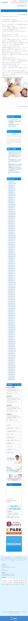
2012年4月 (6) (11, 372)
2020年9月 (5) (11, 258)
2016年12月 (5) (11, 304)
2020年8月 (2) (11, 259)
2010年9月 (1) (11, 376)
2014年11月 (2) (11, 348)
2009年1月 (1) (11, 379)
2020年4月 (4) (11, 266)
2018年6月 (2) (11, 275)
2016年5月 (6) (11, 317)
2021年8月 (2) (11, 244)
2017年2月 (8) (11, 301)
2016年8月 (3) (11, 311)
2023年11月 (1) (11, 214)
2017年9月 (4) (11, 289)
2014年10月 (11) (12, 350)
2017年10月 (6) (11, 287)
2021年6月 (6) (11, 247)
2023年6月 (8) (11, 223)
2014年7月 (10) (11, 355)
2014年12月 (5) (11, 346)
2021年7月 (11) (11, 245)
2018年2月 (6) (11, 280)
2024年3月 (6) (11, 207)
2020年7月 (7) (11, 261)
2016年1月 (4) (11, 324)
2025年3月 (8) (11, 190)
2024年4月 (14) (11, 206)
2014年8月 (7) (11, 353)
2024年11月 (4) (11, 195)
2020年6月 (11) (11, 263)
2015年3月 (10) (11, 341)
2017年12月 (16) (12, 284)
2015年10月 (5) (11, 329)
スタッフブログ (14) (13, 119)
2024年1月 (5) (11, 211)
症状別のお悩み (11, 558)
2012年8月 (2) (11, 370)
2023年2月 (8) (11, 230)
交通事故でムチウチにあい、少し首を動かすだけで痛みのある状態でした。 (14, 169)
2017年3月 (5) (11, 299)
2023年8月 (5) (11, 219)
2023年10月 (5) (11, 216)
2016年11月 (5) (11, 306)
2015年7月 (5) (11, 334)
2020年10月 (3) (11, 256)
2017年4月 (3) (11, 298)
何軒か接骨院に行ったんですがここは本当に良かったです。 (14, 156)
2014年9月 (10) (11, 351)
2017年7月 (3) (11, 292)
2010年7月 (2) (11, 377)
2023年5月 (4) (11, 225)
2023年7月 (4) (11, 221)
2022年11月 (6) (11, 235)
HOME (3, 557)
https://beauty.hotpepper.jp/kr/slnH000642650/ (12, 77)
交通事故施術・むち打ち (10, 557)
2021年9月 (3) (11, 242)
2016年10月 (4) (11, 308)
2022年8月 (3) (11, 240)
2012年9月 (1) (11, 369)
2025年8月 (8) (11, 186)
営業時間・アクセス (15, 560)
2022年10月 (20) (12, 237)
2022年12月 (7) (11, 233)
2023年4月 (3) (11, 226)
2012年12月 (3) (11, 365)
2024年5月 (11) (11, 204)
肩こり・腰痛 (4, 558)
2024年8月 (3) (11, 199)
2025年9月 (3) (11, 185)
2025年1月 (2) (11, 192)
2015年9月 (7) (11, 331)
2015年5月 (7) (11, 337)
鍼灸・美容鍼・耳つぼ (18, 558)
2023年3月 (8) (11, 228)
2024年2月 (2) (11, 209)
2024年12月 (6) (11, 193)
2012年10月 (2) (11, 367)
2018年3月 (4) (11, 278)
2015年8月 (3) (11, 332)
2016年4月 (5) (11, 318)
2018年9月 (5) (11, 273)
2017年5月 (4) (11, 296)
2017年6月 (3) (11, 294)
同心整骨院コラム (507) (13, 124)
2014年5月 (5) (11, 358)
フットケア (8, 560)
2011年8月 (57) (11, 374)
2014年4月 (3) (11, 360)
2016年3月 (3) (11, 320)
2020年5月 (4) (11, 265)
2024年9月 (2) (11, 197)
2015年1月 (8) (11, 344)
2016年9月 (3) (11, 310)
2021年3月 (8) (11, 252)
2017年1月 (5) (11, 303)
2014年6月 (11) (11, 357)
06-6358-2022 (4, 570)
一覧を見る (18, 384)
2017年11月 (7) (11, 285)
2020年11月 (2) (11, 254)
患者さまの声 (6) (12, 126)
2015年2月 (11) (11, 343)
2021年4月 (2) (11, 251)
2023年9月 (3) (11, 218)
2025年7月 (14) (11, 188)
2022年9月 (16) (11, 238)
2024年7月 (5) (11, 200)
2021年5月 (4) (11, 249)
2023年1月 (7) (11, 232)
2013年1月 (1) (11, 363)
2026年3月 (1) (11, 181)
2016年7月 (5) (11, 313)
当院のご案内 (22, 560)
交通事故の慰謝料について (21, 557)
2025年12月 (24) (12, 183)
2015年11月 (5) (11, 327)
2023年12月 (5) (11, 212)
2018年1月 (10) (11, 282)
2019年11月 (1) (11, 270)
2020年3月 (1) (11, 268)
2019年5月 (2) (11, 271)
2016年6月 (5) (11, 315)
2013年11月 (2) (11, 362)
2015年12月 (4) (11, 325)
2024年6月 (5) (11, 202)
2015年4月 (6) (11, 339)
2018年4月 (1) (11, 277)
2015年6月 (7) (11, 336)
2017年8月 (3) (11, 291)
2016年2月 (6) (11, 322)
